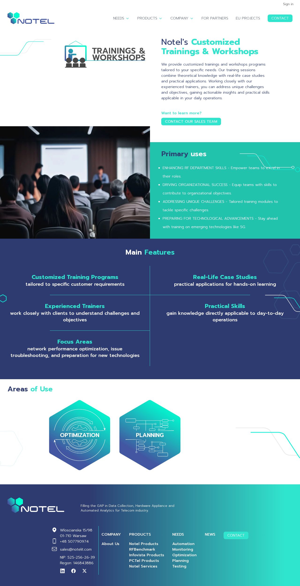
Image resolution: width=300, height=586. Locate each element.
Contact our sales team (191, 121)
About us (110, 544)
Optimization (184, 555)
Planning (180, 561)
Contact (280, 18)
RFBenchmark (142, 549)
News (210, 534)
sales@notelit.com (76, 549)
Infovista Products (146, 555)
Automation (183, 544)
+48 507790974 (74, 541)
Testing (179, 566)
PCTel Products (144, 561)
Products (147, 18)
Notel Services (143, 566)
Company (179, 18)
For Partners (215, 18)
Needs (118, 18)
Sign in (288, 4)
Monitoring (182, 549)
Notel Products (143, 544)
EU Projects (248, 18)
